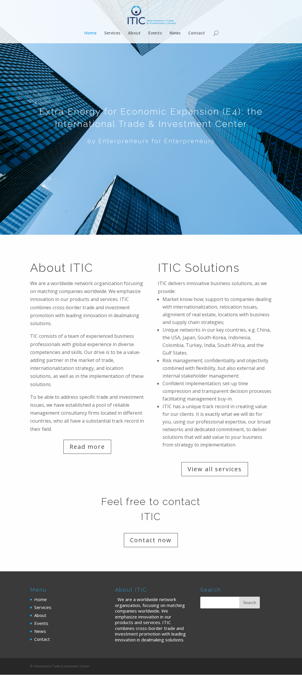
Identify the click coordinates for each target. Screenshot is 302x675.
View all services (215, 469)
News (175, 33)
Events (155, 33)
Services (112, 33)
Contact (196, 33)
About (134, 33)
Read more (87, 447)
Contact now (151, 540)
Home (90, 33)
